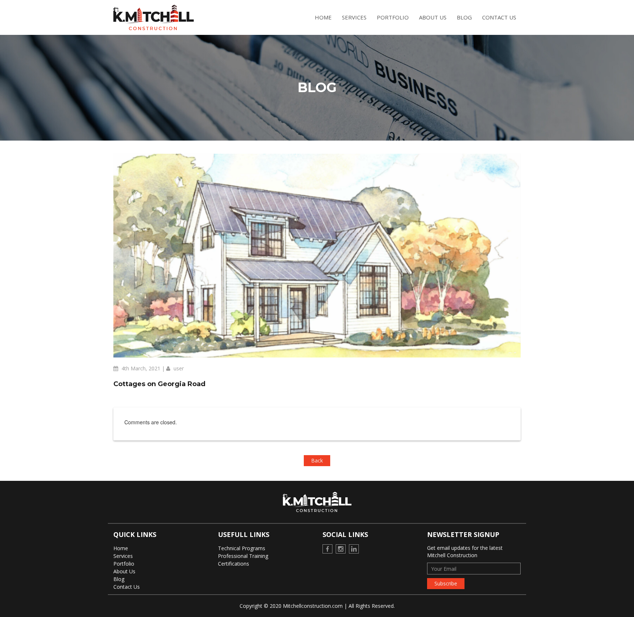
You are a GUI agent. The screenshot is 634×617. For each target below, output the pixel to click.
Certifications (233, 563)
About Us (433, 17)
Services (354, 17)
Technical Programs (241, 548)
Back (317, 460)
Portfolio (393, 17)
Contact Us (499, 17)
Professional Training (243, 555)
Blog (464, 17)
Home (323, 17)
